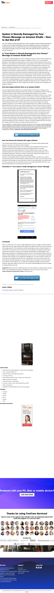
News (4, 397)
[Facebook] (37, 568)
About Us (23, 590)
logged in (11, 290)
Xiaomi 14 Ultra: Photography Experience (13, 373)
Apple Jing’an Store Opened (10, 379)
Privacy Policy (47, 590)
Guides (4, 393)
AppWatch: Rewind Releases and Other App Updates (16, 387)
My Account (21, 573)
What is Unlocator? (7, 385)
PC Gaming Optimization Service (8, 580)
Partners (33, 590)
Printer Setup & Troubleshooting (8, 578)
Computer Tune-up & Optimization (8, 571)
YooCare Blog (12, 27)
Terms (51, 590)
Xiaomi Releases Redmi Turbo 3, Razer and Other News (17, 377)
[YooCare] (5, 3)
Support (42, 590)
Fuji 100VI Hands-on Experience (11, 381)
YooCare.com (4, 27)
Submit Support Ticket (23, 571)
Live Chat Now (27, 495)
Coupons (5, 391)
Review (5, 399)
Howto (4, 395)
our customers (31, 518)
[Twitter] (39, 568)
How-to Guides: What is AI (9, 372)
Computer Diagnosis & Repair (7, 573)
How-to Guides (28, 590)
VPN (4, 401)
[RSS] (41, 568)
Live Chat (48, 2)
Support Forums (22, 569)
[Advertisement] (27, 15)
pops (21, 69)
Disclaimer (27, 592)
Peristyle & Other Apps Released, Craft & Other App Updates (18, 370)
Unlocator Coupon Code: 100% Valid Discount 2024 (16, 383)
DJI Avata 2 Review (8, 375)
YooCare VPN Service (5, 581)
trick (39, 60)
